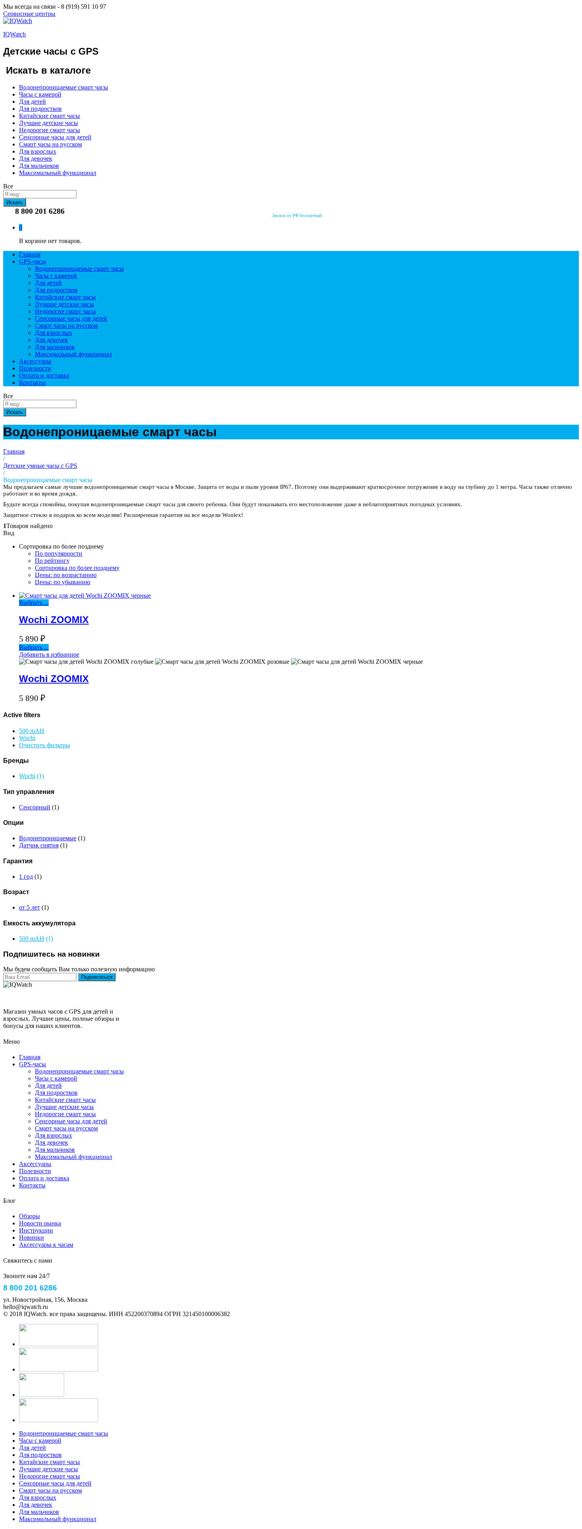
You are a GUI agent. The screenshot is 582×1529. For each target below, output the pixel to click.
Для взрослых (37, 151)
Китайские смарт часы (49, 115)
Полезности (35, 368)
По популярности (58, 553)
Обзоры (29, 1216)
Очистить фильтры (44, 745)
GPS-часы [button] (32, 261)
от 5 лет (29, 907)
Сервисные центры (29, 13)
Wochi (27, 738)
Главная (29, 254)
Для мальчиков (39, 165)
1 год (26, 876)
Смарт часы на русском (50, 144)
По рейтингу (52, 560)
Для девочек (35, 158)
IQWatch (14, 34)
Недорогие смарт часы (49, 130)
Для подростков (40, 108)
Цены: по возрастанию (66, 575)
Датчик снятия (39, 845)
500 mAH (31, 730)
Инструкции (36, 1230)
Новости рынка (40, 1223)
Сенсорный (34, 807)
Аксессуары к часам (46, 1244)
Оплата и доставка (44, 375)
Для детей (32, 101)
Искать (14, 202)
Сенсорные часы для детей (55, 137)
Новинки (31, 1237)
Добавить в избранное (49, 654)
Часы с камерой (40, 94)
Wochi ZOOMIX (54, 619)
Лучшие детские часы (48, 123)
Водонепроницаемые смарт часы (63, 87)
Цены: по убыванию (62, 582)
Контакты (32, 382)
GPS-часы (32, 1064)
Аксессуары (35, 361)
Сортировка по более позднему (77, 567)
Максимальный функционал (57, 172)
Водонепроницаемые (47, 838)
